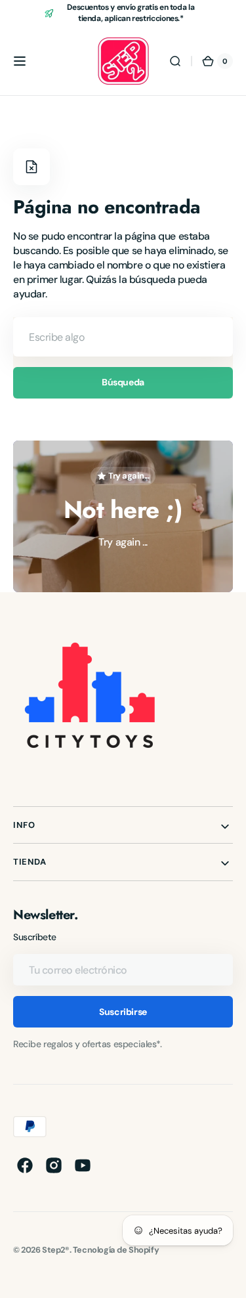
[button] (19, 61)
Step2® (56, 1249)
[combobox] (123, 337)
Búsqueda (123, 382)
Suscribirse (122, 1012)
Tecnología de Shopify (116, 1249)
